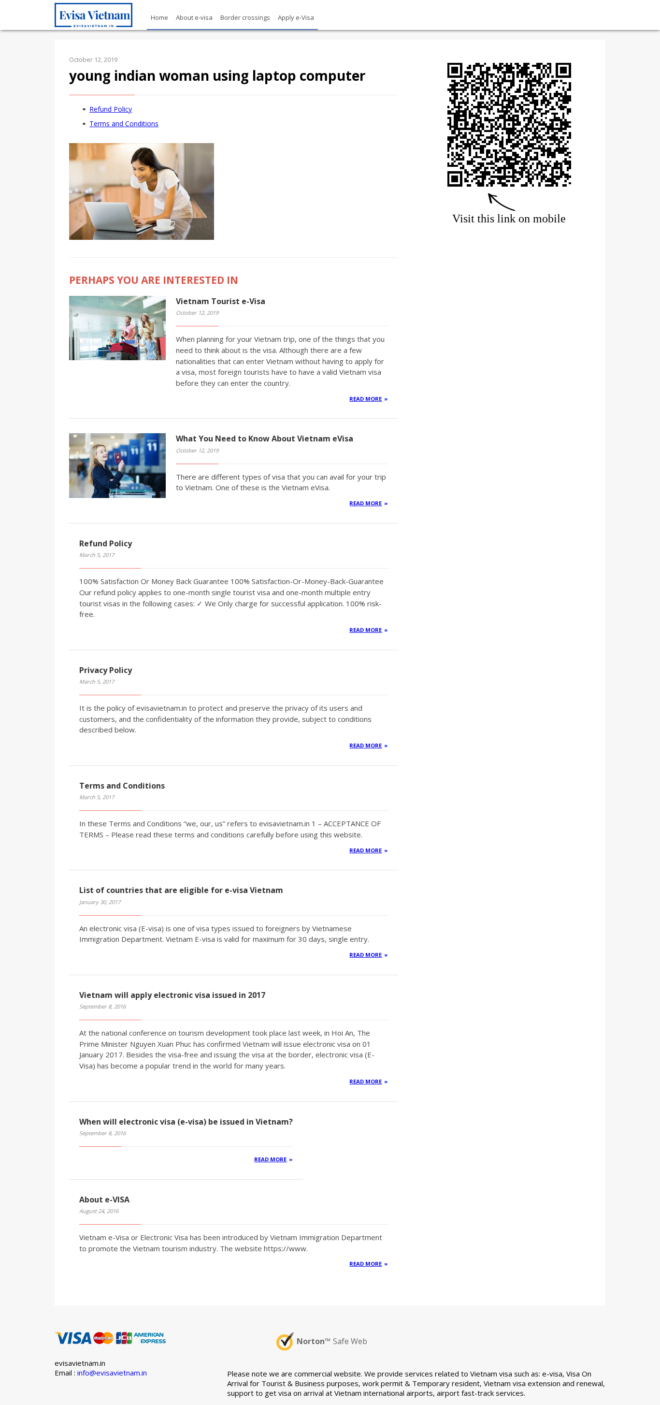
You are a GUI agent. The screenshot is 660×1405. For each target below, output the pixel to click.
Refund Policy (110, 109)
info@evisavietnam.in (112, 1372)
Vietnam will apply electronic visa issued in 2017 (172, 995)
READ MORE (365, 398)
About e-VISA (104, 1199)
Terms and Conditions (123, 123)
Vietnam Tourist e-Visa (220, 301)
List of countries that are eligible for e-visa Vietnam (181, 890)
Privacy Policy (105, 670)
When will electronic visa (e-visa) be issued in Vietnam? (186, 1121)
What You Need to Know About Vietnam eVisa (264, 438)
